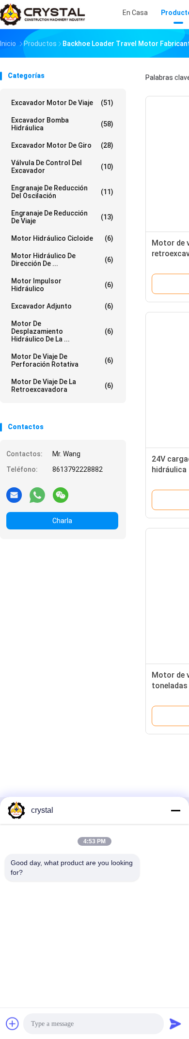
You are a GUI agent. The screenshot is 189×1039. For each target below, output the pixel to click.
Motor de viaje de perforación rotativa (62, 360)
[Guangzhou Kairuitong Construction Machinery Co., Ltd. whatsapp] (37, 494)
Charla (62, 521)
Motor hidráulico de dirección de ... (62, 259)
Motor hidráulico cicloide (62, 238)
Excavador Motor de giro (62, 145)
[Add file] (12, 1023)
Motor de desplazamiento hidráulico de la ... (62, 331)
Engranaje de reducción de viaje (62, 217)
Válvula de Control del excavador (62, 166)
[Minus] (175, 810)
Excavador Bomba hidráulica (62, 124)
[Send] (175, 1023)
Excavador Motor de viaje (62, 103)
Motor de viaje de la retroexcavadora (62, 385)
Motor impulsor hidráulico (62, 285)
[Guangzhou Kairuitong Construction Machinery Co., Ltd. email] (14, 494)
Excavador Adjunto (62, 306)
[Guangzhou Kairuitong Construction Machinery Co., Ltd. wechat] (60, 494)
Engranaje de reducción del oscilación (62, 192)
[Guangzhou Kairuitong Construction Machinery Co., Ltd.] (42, 14)
